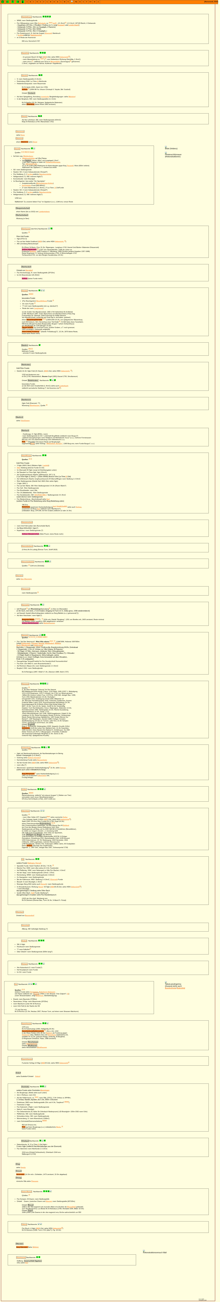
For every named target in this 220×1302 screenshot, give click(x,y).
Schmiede (42, 23)
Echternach (25, 643)
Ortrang (34, 643)
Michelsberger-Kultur (45, 183)
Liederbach (63, 386)
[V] (52, 823)
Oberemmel (20, 131)
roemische (45, 97)
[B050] (31, 793)
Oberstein (19, 575)
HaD (32, 893)
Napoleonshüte (45, 174)
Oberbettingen (27, 17)
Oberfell (17, 149)
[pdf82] (60, 506)
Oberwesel (25, 684)
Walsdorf (72, 97)
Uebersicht (64, 57)
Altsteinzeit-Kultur (28, 158)
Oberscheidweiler (28, 562)
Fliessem (34, 1181)
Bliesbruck (25, 645)
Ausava (36, 994)
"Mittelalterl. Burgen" (54, 443)
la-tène (20, 35)
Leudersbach (73, 25)
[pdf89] (64, 506)
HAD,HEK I (42, 495)
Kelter (65, 817)
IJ (54, 2)
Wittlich (58, 643)
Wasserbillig (55, 61)
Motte (32, 443)
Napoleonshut (36, 35)
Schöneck (26, 1035)
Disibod (66, 825)
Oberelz (24, 116)
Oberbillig (25, 53)
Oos (15, 984)
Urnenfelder (26, 185)
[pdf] (54, 23)
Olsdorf (24, 941)
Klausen (49, 1201)
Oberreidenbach (27, 546)
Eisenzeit (48, 33)
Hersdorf (29, 270)
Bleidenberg (28, 156)
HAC (18, 468)
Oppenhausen (26, 1023)
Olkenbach (19, 912)
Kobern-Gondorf (34, 758)
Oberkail (25, 291)
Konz (23, 135)
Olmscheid (25, 925)
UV (90, 2)
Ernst (35, 142)
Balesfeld (181, 988)
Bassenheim (42, 760)
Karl (48, 499)
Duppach (61, 25)
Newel (40, 887)
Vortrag (78, 507)
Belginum (39, 995)
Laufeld (46, 465)
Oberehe (25, 75)
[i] (65, 22)
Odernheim (25, 811)
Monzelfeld (71, 1207)
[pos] (50, 22)
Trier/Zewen (25, 421)
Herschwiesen (31, 1044)
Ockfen (24, 789)
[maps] (32, 152)
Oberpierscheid (27, 522)
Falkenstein (41, 775)
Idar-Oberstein (26, 579)
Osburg (24, 1224)
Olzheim (25, 964)
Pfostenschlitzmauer (53, 162)
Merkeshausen (49, 623)
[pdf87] (45, 637)
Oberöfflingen (26, 455)
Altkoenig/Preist (31, 164)
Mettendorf (49, 643)
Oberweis (25, 635)
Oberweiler (25, 605)
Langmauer (38, 308)
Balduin (33, 251)
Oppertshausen (27, 1059)
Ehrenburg (52, 1035)
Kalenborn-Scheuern (47, 992)
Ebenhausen (35, 405)
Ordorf (37, 1076)
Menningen (44, 1090)
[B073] (27, 152)
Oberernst (19, 138)
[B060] (31, 294)
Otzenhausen (21, 1257)
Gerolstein (34, 992)
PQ (76, 2)
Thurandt (70, 166)
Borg (18, 645)
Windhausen (42, 1047)
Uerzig (23, 1167)
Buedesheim (170, 988)
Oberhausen (26, 229)
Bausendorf (29, 915)
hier (26, 1263)
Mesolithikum (41, 301)
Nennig (41, 643)
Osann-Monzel (27, 1191)
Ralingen (31, 863)
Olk (23, 859)
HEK (45, 57)
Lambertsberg (44, 211)
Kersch (38, 863)
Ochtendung (26, 747)
